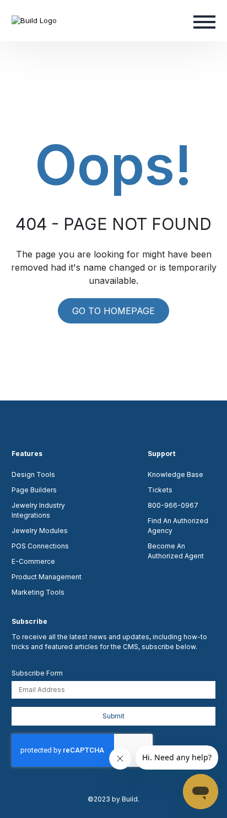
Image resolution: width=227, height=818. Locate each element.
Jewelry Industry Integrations (38, 510)
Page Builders (34, 490)
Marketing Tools (38, 592)
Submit (113, 716)
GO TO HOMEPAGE (113, 310)
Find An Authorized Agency (178, 526)
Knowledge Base (175, 474)
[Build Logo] (34, 20)
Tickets (160, 490)
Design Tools (33, 474)
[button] (204, 21)
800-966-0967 (173, 505)
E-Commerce (33, 561)
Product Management (47, 577)
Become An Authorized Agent (176, 551)
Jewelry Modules (40, 530)
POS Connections (40, 546)
